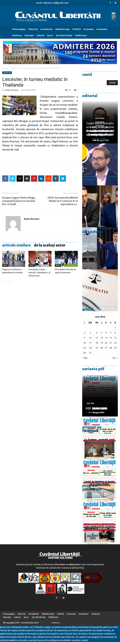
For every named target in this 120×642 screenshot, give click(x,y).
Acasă (5, 68)
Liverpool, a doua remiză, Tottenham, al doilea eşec (39, 272)
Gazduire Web (45, 622)
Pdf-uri (90, 403)
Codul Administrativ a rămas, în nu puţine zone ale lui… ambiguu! (100, 129)
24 (90, 347)
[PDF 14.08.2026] (100, 479)
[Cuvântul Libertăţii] (60, 16)
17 (90, 342)
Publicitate (81, 35)
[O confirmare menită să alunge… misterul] (100, 206)
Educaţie (29, 35)
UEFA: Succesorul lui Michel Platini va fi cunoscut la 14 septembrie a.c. (63, 201)
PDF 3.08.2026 (96, 408)
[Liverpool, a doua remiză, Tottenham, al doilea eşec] (39, 259)
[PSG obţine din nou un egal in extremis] (66, 259)
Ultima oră (15, 68)
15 (115, 337)
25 (96, 347)
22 (115, 342)
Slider (5, 265)
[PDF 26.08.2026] (100, 437)
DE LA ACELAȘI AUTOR (49, 245)
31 (90, 352)
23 (84, 347)
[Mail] (115, 3)
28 (110, 347)
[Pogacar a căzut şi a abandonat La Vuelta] (13, 259)
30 (84, 352)
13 (106, 337)
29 (115, 347)
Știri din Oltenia (64, 35)
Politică (76, 29)
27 (106, 347)
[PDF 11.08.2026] (100, 521)
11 (96, 337)
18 (96, 342)
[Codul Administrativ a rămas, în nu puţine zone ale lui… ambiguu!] (100, 290)
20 (106, 342)
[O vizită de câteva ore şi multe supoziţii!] (100, 248)
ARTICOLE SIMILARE (16, 245)
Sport (50, 35)
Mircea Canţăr (99, 138)
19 (101, 342)
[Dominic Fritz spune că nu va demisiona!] (100, 164)
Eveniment (101, 29)
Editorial (33, 29)
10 (90, 337)
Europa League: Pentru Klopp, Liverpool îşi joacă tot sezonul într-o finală (18, 201)
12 (101, 337)
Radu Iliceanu (11, 90)
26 (101, 347)
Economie (88, 29)
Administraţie (62, 29)
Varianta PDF (93, 369)
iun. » (115, 357)
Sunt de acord (95, 640)
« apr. (85, 357)
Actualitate (46, 29)
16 (84, 342)
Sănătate (17, 35)
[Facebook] (110, 3)
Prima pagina (19, 29)
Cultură (40, 35)
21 (110, 342)
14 (110, 337)
